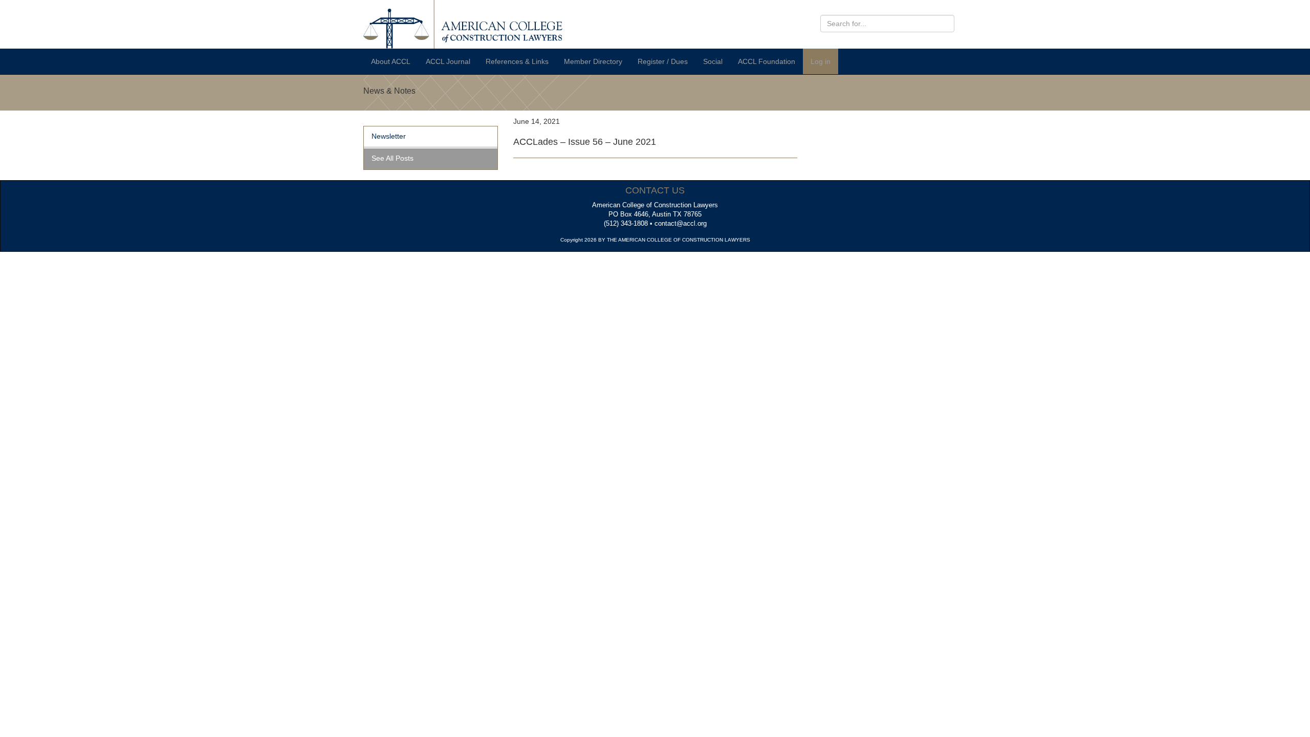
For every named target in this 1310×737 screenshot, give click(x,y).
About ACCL (390, 61)
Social (713, 61)
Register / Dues (663, 61)
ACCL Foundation (766, 61)
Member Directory (593, 61)
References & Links (517, 61)
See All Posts (392, 158)
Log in (821, 61)
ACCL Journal (448, 61)
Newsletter (389, 136)
